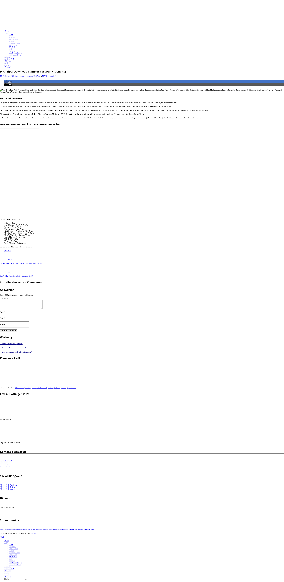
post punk (7, 251)
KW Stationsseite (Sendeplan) (23, 388)
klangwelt (18, 76)
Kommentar (4, 299)
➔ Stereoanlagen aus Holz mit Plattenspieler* (16, 352)
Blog (6, 33)
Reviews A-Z (9, 59)
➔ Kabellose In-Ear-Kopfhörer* (11, 344)
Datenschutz (4, 465)
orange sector (79, 529)
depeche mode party (17, 529)
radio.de (63, 388)
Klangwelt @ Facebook (8, 485)
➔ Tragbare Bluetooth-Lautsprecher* (13, 348)
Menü (2, 537)
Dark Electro (13, 39)
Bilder (6, 65)
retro (89, 529)
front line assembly (38, 529)
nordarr (74, 529)
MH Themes (35, 533)
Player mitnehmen (71, 388)
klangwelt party (53, 529)
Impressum (4, 463)
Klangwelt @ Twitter (7, 487)
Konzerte (12, 51)
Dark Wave (13, 45)
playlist (86, 529)
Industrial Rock (14, 43)
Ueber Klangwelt (6, 461)
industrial (45, 529)
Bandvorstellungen (15, 53)
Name (2, 312)
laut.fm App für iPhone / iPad (39, 388)
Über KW (7, 67)
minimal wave (68, 529)
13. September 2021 (7, 76)
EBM (11, 35)
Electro (11, 41)
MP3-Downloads (15, 55)
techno (92, 529)
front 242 (30, 529)
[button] (8, 82)
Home (6, 31)
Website (3, 324)
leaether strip (60, 529)
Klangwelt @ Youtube (8, 489)
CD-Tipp (7, 61)
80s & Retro (13, 47)
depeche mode (8, 529)
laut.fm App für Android (54, 388)
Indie (10, 49)
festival (25, 529)
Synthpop (12, 37)
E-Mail (2, 318)
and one (2, 529)
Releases (7, 57)
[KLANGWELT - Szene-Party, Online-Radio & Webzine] (60, 27)
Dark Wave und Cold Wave (31, 76)
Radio (6, 63)
